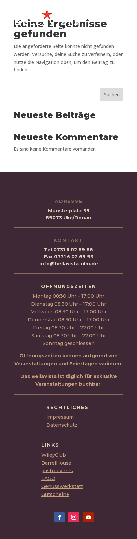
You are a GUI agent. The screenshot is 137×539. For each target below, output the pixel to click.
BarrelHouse (56, 463)
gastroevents (57, 470)
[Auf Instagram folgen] (73, 517)
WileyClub (53, 455)
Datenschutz (61, 425)
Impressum (60, 417)
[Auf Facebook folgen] (59, 517)
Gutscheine (55, 494)
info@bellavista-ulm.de (68, 264)
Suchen (112, 94)
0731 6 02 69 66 (73, 250)
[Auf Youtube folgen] (88, 517)
